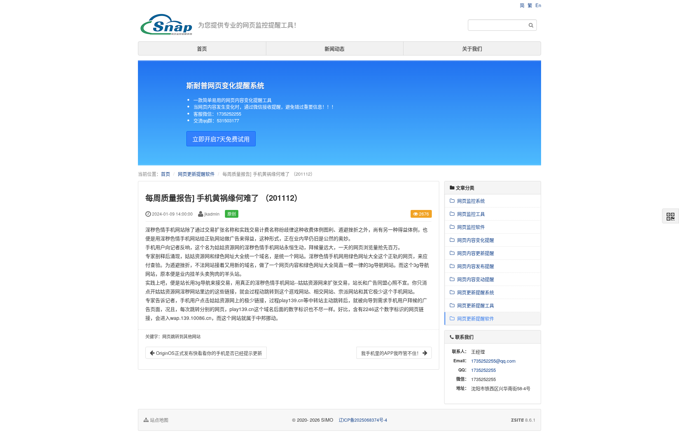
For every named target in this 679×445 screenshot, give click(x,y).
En (538, 5)
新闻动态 (334, 48)
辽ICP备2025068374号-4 (363, 420)
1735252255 (483, 370)
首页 (202, 48)
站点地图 (158, 419)
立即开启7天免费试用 (221, 138)
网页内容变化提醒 (474, 239)
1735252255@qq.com (493, 360)
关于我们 (472, 48)
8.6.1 (523, 419)
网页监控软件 (469, 226)
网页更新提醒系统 (474, 292)
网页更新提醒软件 (196, 173)
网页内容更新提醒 (474, 253)
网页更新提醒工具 (474, 305)
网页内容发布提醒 (474, 266)
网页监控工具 (469, 213)
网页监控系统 (469, 200)
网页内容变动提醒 (474, 279)
